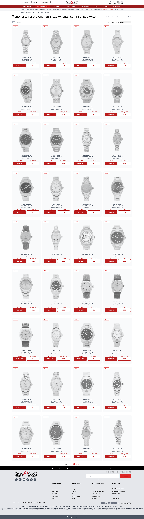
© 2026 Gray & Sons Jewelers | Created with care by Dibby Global (72, 514)
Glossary (94, 498)
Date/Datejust (30, 9)
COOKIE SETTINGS (41, 502)
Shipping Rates (96, 496)
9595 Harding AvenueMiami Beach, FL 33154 (118, 490)
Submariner (71, 9)
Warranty (94, 489)
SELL (33, 66)
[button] (122, 9)
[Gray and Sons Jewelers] (72, 2)
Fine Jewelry (57, 6)
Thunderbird (79, 9)
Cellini (23, 9)
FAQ (53, 498)
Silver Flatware (71, 6)
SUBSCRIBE (125, 476)
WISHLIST (19, 66)
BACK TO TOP (73, 517)
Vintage (116, 9)
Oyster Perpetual (108, 9)
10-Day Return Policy (98, 491)
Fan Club (54, 494)
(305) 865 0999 (116, 494)
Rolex (38, 12)
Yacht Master (88, 9)
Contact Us (116, 483)
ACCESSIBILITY (26, 502)
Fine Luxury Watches (30, 12)
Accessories (86, 6)
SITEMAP (33, 502)
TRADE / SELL (117, 6)
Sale (96, 6)
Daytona (49, 9)
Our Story (55, 491)
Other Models (97, 9)
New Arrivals (27, 6)
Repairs (105, 6)
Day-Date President (40, 9)
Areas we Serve (116, 498)
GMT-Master (63, 9)
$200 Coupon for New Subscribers (118, 472)
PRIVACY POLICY (17, 502)
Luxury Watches (42, 6)
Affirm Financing (96, 494)
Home (22, 12)
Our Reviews (55, 496)
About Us (54, 489)
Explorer (56, 9)
